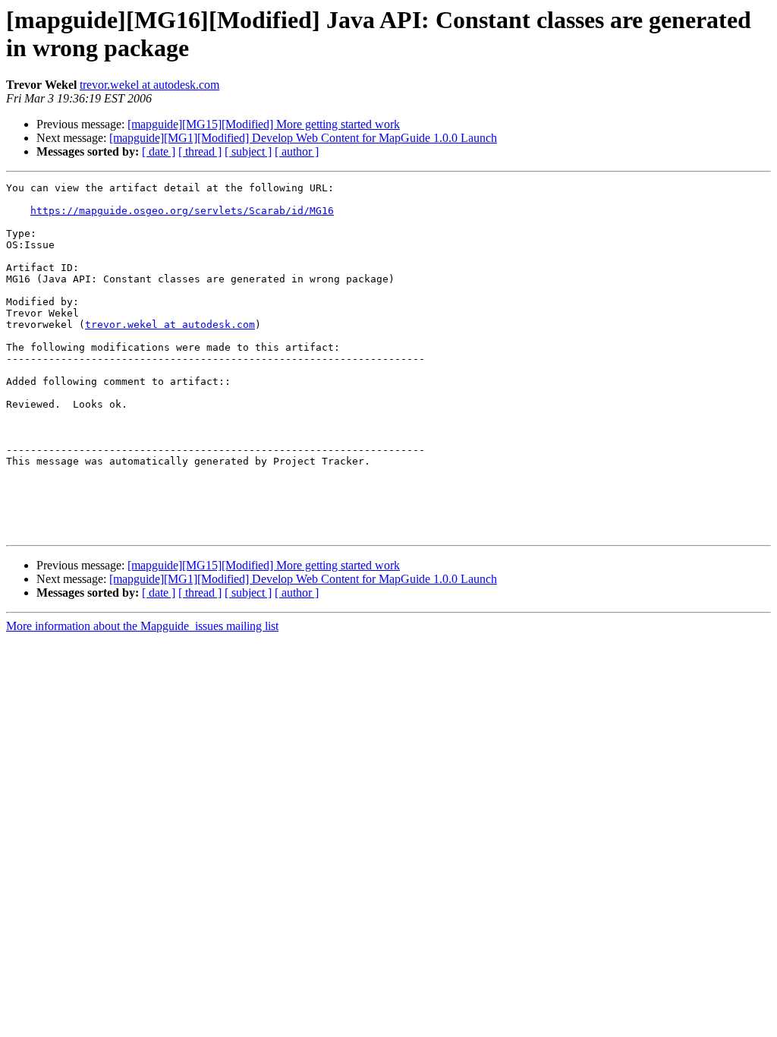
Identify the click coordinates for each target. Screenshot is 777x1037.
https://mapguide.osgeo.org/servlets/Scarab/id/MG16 (182, 210)
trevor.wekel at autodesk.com (149, 84)
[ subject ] (248, 151)
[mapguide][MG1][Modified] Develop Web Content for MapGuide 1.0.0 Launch (303, 137)
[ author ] (297, 151)
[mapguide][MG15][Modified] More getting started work (263, 124)
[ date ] (158, 151)
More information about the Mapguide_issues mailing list (142, 625)
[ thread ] (200, 151)
